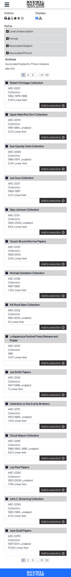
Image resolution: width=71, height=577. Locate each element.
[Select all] (15, 18)
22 (47, 75)
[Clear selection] (22, 18)
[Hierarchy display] (40, 18)
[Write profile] (12, 18)
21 (42, 75)
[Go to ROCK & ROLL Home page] (35, 6)
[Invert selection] (18, 18)
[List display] (36, 18)
